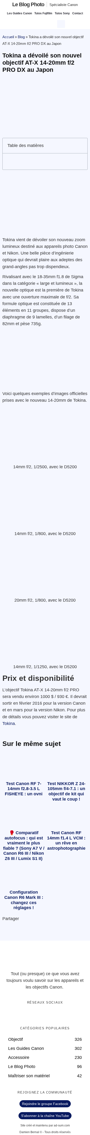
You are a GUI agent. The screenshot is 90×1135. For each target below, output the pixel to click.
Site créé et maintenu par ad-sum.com (45, 1125)
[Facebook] (30, 1015)
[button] (61, 23)
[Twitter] (40, 1015)
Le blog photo (28, 4)
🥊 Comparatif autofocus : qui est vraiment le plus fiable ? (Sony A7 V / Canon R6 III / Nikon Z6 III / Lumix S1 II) (23, 845)
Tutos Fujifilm (43, 13)
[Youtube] (50, 1015)
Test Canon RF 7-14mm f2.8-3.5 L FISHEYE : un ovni (23, 788)
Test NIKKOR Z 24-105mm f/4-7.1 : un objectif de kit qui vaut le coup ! (66, 791)
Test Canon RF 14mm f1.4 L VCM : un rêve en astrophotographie (66, 840)
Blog (21, 37)
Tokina (8, 723)
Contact (77, 13)
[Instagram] (60, 1015)
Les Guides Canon (19, 13)
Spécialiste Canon (63, 5)
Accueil (8, 37)
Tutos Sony (62, 13)
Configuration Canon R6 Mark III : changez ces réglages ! (23, 900)
